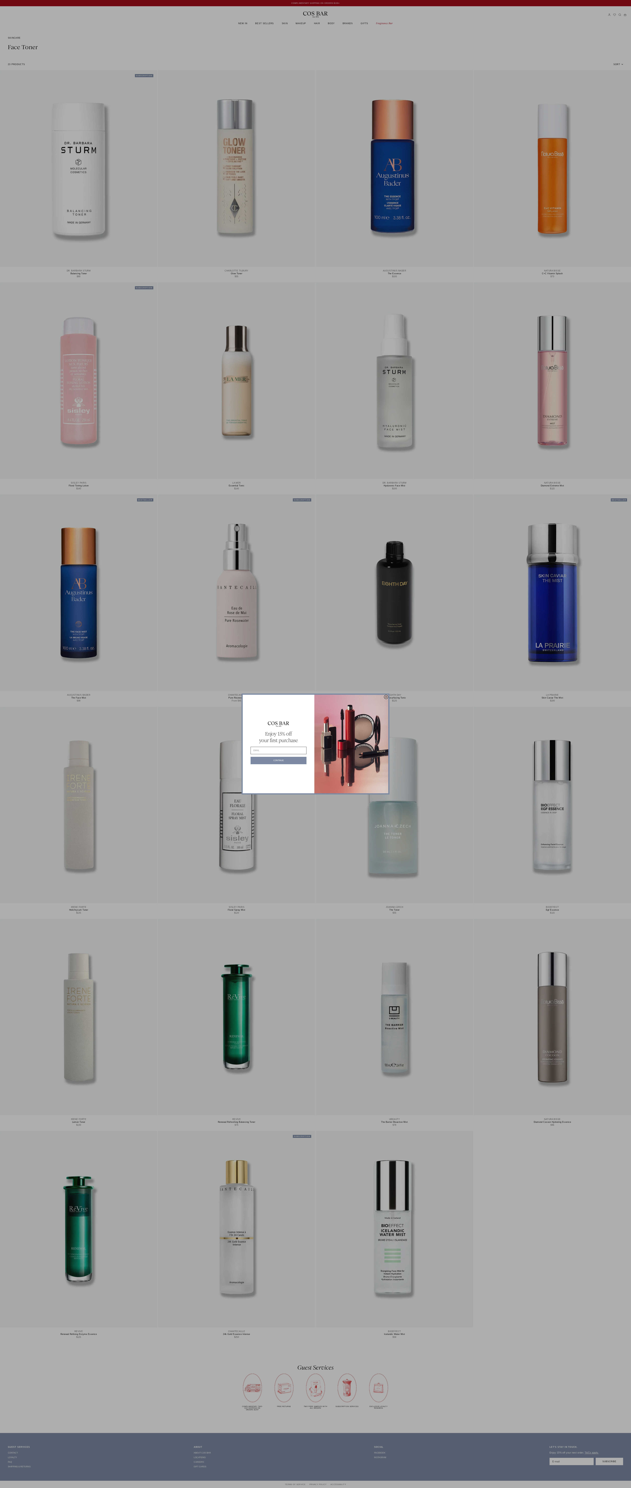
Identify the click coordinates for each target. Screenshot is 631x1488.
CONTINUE (278, 760)
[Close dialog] (386, 697)
